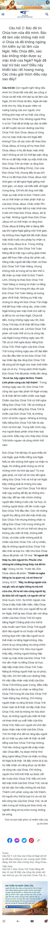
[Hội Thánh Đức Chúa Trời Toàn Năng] (25, 14)
